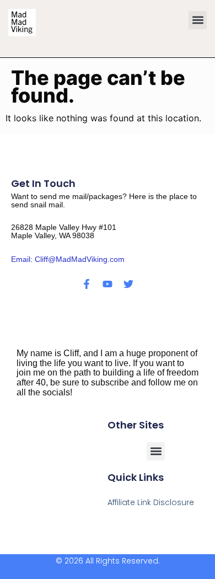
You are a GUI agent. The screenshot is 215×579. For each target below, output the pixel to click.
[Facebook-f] (87, 284)
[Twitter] (128, 284)
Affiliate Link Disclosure (151, 502)
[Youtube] (107, 284)
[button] (198, 20)
